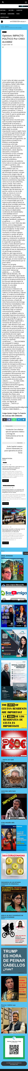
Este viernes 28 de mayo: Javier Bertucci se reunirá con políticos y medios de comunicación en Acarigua (13, 468)
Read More (5, 480)
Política (8, 485)
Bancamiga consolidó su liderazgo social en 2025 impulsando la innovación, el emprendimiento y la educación (13, 530)
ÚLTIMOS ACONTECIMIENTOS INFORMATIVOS (14, 1063)
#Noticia (4, 32)
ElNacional (11, 13)
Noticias (2, 10)
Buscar (2, 551)
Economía (9, 508)
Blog (18, 13)
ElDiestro (19, 10)
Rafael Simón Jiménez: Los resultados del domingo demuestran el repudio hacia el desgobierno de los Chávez (13, 491)
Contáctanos (4, 17)
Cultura (11, 10)
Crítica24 (3, 13)
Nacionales (14, 508)
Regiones (12, 485)
